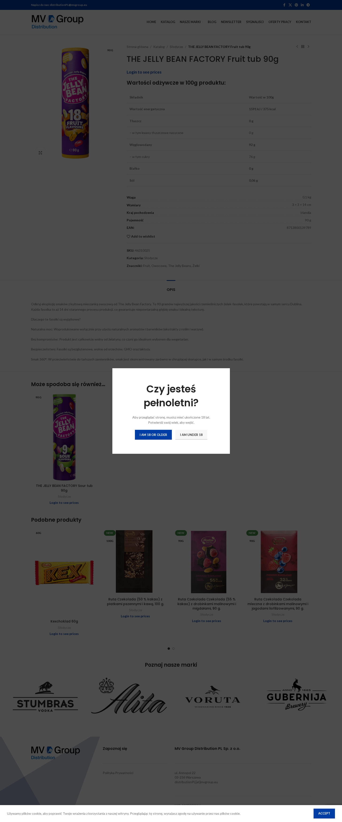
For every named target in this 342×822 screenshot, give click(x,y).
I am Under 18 (191, 434)
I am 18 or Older (153, 434)
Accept (324, 813)
